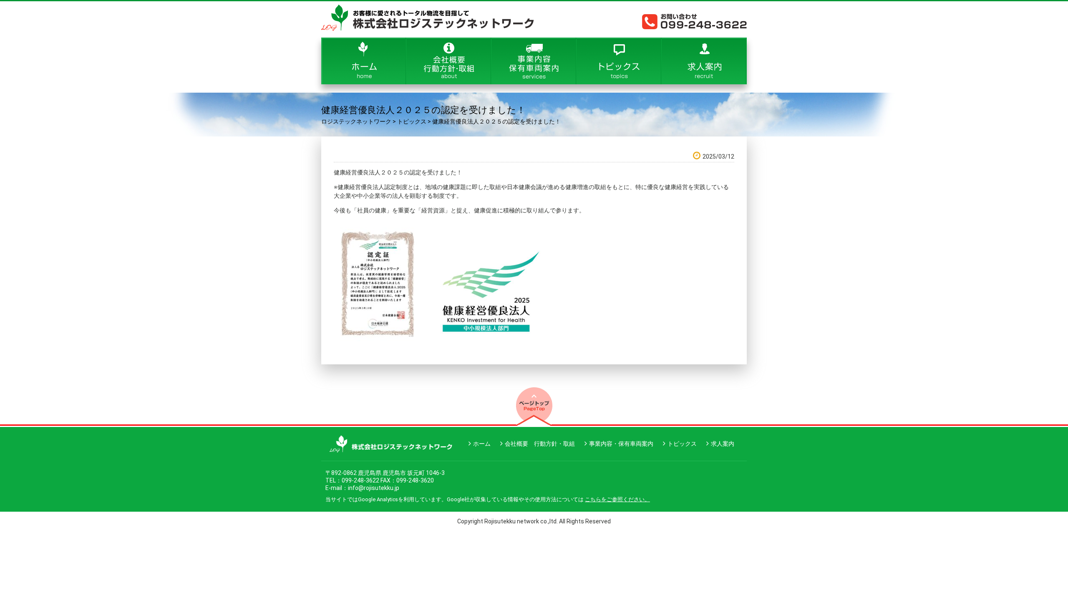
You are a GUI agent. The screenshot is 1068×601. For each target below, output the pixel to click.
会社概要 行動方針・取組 (540, 443)
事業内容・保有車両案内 (621, 443)
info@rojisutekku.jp (373, 488)
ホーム (482, 443)
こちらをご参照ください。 (617, 499)
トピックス (682, 443)
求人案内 (722, 443)
